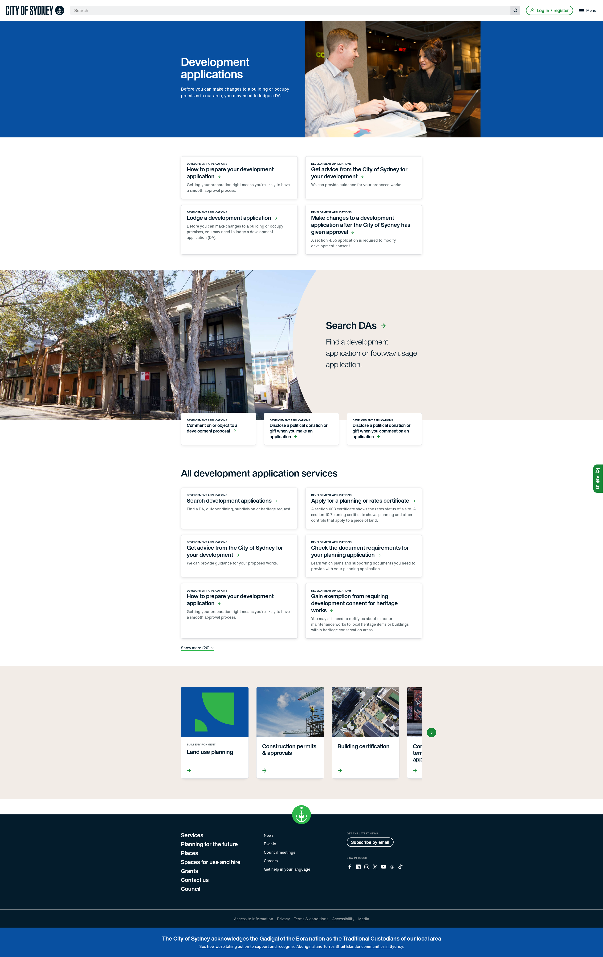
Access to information (253, 919)
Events (270, 844)
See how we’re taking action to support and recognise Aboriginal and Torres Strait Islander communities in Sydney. (301, 946)
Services (192, 835)
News (268, 835)
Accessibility (343, 919)
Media (363, 919)
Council (190, 889)
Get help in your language (287, 869)
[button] (598, 478)
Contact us (195, 880)
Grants (189, 871)
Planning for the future (209, 844)
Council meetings (279, 852)
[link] (35, 10)
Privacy (283, 919)
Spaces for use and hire (210, 862)
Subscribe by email (370, 842)
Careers (271, 861)
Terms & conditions (311, 919)
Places (189, 853)
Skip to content (12, 4)
